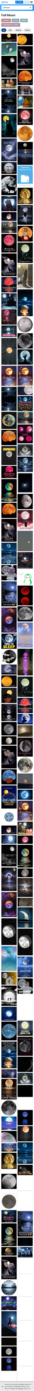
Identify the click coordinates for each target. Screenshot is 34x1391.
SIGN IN (27, 2)
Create (20, 2)
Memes (27, 30)
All (4, 30)
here (28, 1388)
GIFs (10, 30)
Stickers (18, 30)
